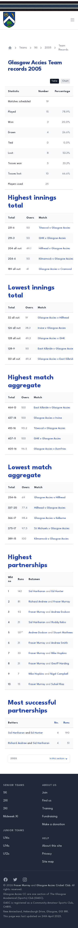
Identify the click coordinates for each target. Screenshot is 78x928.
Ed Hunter (57, 591)
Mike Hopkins (59, 653)
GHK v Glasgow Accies (52, 238)
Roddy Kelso (58, 622)
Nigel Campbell (59, 674)
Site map (48, 861)
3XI (5, 808)
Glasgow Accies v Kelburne (50, 518)
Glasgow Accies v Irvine (48, 418)
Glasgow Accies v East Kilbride (56, 359)
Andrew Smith (59, 643)
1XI (35, 47)
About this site (52, 845)
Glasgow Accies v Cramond (55, 269)
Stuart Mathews (63, 632)
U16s (6, 838)
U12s (6, 853)
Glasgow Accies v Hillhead (53, 317)
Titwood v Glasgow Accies (54, 228)
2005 (48, 47)
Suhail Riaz (57, 684)
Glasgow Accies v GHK (51, 338)
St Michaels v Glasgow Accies (51, 528)
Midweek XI (10, 816)
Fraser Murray (61, 601)
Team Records (63, 47)
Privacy (47, 853)
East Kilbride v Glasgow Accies (56, 348)
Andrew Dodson (60, 612)
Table (54, 81)
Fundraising (49, 816)
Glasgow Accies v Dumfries (50, 449)
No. (56, 722)
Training (47, 808)
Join (44, 792)
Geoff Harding (60, 663)
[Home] (10, 48)
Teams (23, 47)
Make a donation (53, 824)
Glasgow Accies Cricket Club (53, 885)
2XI (5, 800)
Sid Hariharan (37, 591)
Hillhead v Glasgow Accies (54, 248)
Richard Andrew (38, 601)
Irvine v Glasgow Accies (52, 328)
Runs (66, 722)
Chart (65, 81)
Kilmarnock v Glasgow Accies (56, 259)
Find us (46, 800)
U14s (6, 845)
